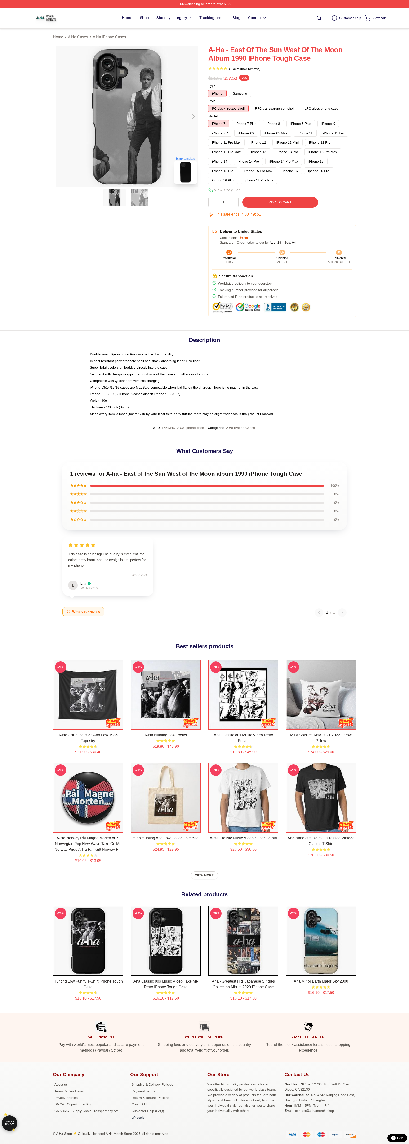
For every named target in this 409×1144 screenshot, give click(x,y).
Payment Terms (143, 1091)
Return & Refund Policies (150, 1098)
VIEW (88, 725)
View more (204, 875)
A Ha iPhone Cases (109, 37)
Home (58, 37)
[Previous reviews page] (319, 612)
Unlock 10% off (9, 1123)
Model (213, 116)
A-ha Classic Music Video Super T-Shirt (243, 838)
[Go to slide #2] (139, 197)
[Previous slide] (60, 116)
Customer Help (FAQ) (148, 1111)
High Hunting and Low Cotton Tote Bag (166, 838)
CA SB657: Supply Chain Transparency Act (86, 1111)
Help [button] (400, 1138)
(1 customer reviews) (245, 69)
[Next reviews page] (342, 612)
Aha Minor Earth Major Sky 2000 (321, 981)
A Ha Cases (78, 37)
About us (61, 1084)
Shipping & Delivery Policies (152, 1084)
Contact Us (140, 1104)
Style (212, 101)
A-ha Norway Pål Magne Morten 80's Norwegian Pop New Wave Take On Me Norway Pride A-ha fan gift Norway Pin (88, 843)
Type (212, 86)
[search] (319, 18)
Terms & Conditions (69, 1091)
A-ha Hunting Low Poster (165, 735)
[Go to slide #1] (114, 197)
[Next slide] (193, 116)
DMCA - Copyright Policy (72, 1104)
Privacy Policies (66, 1098)
